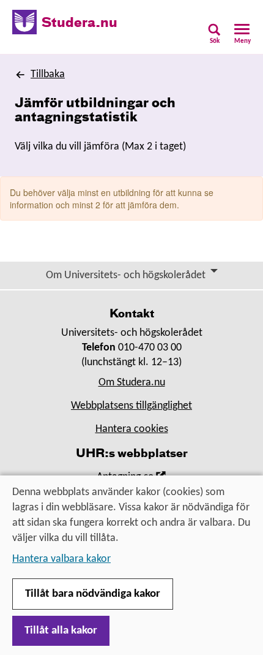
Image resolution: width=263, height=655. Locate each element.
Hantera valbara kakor (61, 559)
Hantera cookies (131, 429)
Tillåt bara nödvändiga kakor (92, 594)
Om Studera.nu (131, 382)
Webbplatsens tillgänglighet (131, 406)
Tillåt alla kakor (60, 631)
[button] (214, 38)
